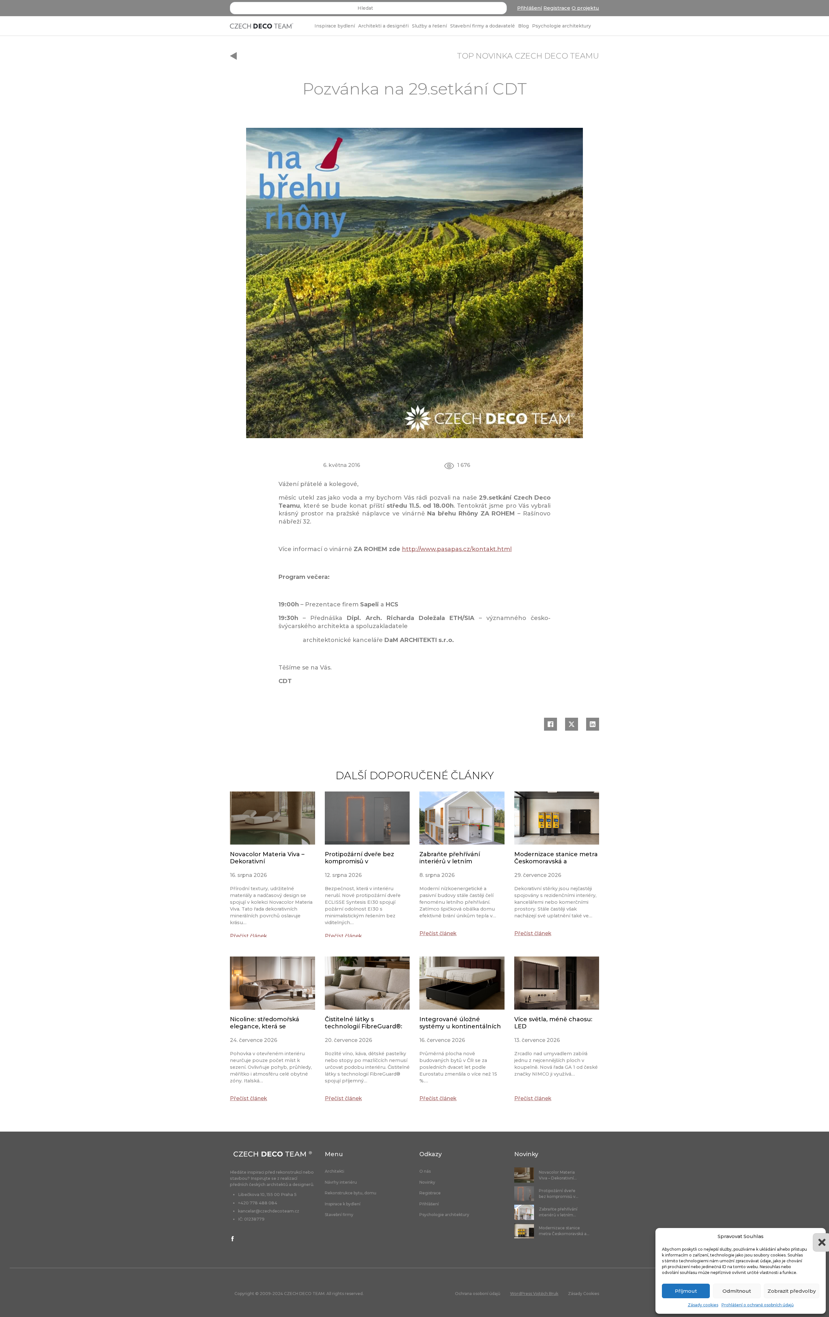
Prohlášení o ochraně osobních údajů (757, 1304)
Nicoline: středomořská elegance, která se (264, 1023)
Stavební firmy (339, 1214)
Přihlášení (529, 8)
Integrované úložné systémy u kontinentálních (460, 1023)
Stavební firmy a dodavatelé (482, 26)
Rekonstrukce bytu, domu (350, 1193)
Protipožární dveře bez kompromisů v (359, 858)
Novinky (427, 1182)
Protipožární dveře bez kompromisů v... (558, 1193)
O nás (425, 1171)
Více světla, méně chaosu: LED (553, 1023)
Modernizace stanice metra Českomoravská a (556, 858)
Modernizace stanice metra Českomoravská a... (564, 1230)
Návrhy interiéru (341, 1182)
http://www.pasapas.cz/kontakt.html (457, 549)
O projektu (585, 8)
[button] (816, 1236)
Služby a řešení (429, 26)
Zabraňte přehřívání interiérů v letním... (558, 1212)
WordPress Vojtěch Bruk (534, 1293)
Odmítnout (736, 1291)
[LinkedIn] (592, 724)
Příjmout (686, 1291)
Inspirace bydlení (334, 26)
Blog (523, 26)
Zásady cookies (703, 1304)
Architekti (334, 1171)
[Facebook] (550, 724)
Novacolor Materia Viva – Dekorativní (267, 858)
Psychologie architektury (561, 26)
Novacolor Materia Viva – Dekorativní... (558, 1175)
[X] (571, 724)
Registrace (556, 8)
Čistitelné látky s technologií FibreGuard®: (363, 1023)
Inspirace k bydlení (342, 1204)
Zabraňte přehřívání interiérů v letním (449, 858)
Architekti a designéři (383, 26)
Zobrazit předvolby (791, 1291)
